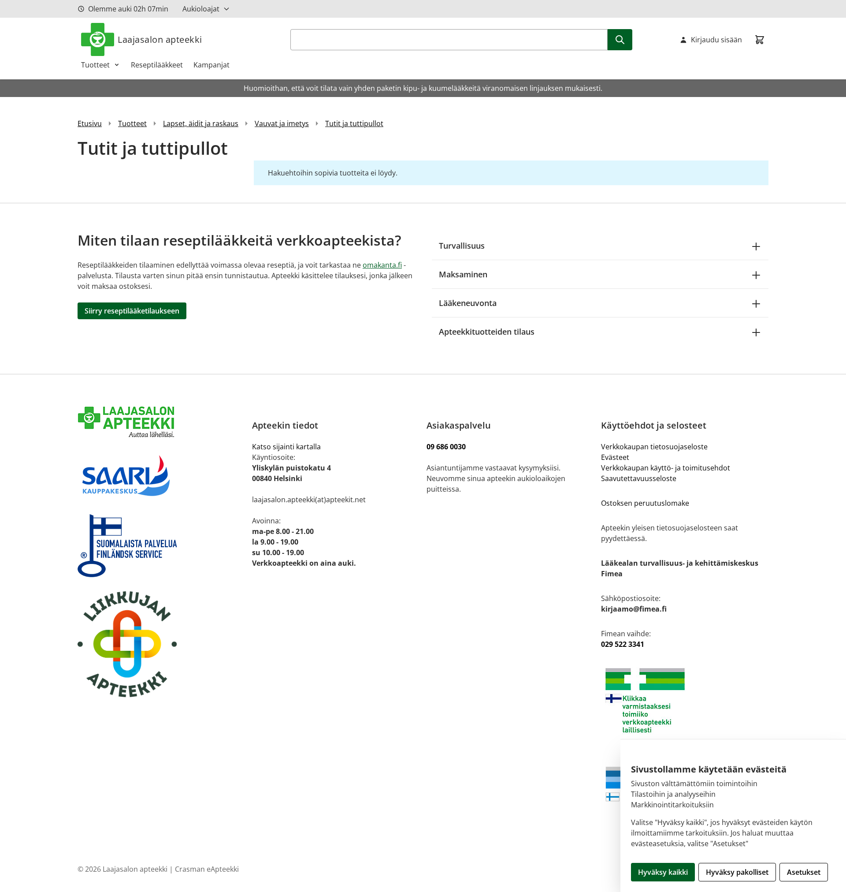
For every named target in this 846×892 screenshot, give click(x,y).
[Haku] (620, 39)
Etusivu (90, 123)
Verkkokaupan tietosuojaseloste (654, 447)
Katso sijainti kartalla (286, 447)
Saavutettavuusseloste (638, 478)
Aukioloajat (200, 9)
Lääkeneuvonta (468, 303)
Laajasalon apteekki (160, 39)
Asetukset (803, 872)
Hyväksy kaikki (663, 872)
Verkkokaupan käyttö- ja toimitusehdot (666, 468)
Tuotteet (95, 65)
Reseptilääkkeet (157, 65)
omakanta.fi (382, 265)
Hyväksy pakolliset (737, 872)
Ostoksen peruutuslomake (645, 503)
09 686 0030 (446, 447)
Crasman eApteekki (207, 869)
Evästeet (615, 457)
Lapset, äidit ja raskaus (200, 123)
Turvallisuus (462, 245)
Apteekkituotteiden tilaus (486, 331)
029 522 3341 (622, 644)
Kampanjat (211, 65)
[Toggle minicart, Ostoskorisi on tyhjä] (760, 40)
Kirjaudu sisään (716, 40)
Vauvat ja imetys (282, 123)
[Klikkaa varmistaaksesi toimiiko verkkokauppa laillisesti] (684, 700)
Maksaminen (463, 274)
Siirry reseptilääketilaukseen (132, 311)
